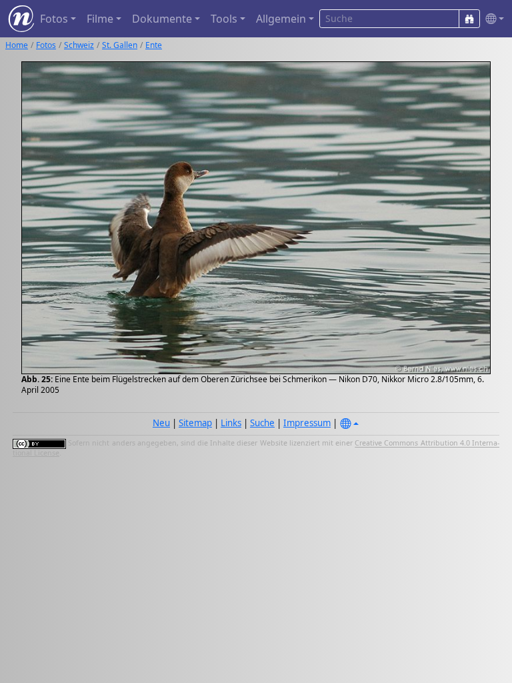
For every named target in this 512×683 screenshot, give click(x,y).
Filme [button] (100, 18)
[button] (492, 19)
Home (16, 45)
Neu (161, 423)
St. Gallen (119, 45)
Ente (153, 45)
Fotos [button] (54, 18)
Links (231, 423)
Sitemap (195, 423)
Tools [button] (224, 18)
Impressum (307, 423)
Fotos (46, 45)
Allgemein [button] (281, 18)
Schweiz (79, 45)
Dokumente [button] (162, 18)
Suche (262, 423)
